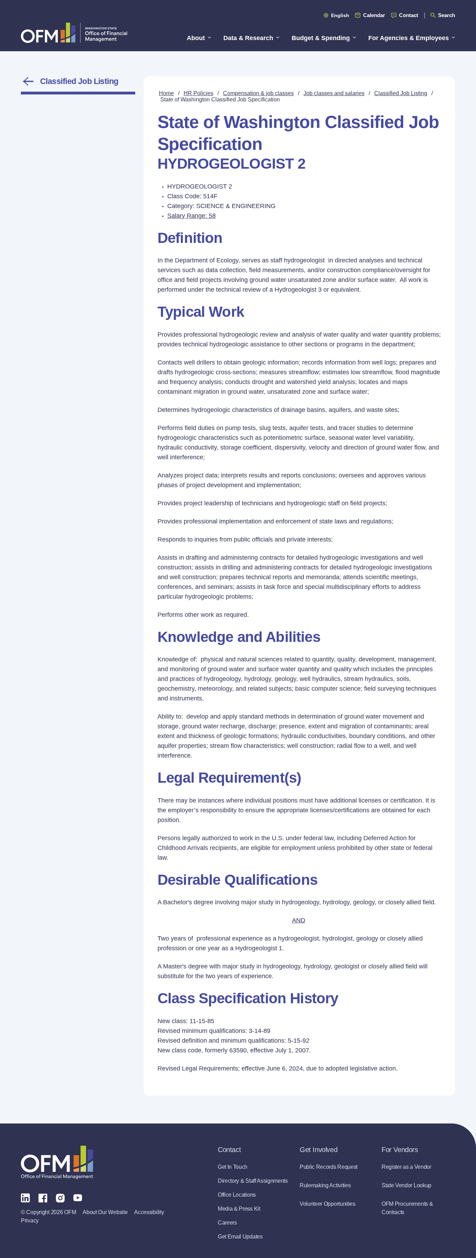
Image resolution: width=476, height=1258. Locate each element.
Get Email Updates (240, 1237)
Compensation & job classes (258, 93)
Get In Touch (232, 1167)
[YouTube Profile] (77, 1197)
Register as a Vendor (406, 1167)
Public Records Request (329, 1167)
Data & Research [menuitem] (248, 37)
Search (446, 15)
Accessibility (149, 1212)
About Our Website (105, 1212)
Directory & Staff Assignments (253, 1181)
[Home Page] (57, 1162)
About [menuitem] (196, 37)
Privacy (30, 1221)
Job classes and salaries (334, 93)
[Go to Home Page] (74, 32)
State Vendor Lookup (406, 1185)
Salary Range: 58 (191, 215)
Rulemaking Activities (325, 1185)
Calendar (374, 15)
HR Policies (198, 93)
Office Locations (237, 1195)
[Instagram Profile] (60, 1197)
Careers (227, 1223)
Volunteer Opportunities (327, 1204)
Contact (408, 15)
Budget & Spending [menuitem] (321, 37)
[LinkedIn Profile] (25, 1197)
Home (166, 93)
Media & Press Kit (239, 1209)
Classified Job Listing (79, 81)
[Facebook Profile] (42, 1197)
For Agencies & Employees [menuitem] (408, 37)
